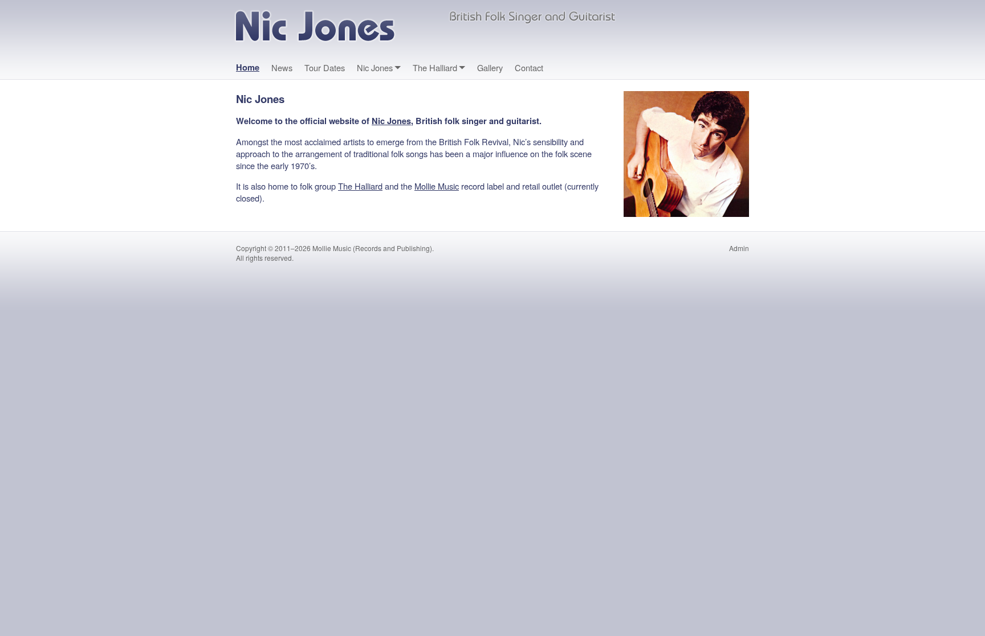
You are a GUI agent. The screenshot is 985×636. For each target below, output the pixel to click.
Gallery (490, 67)
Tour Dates (324, 67)
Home (247, 67)
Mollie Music (436, 186)
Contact (529, 67)
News (281, 67)
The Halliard (435, 67)
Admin (739, 248)
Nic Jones (375, 67)
